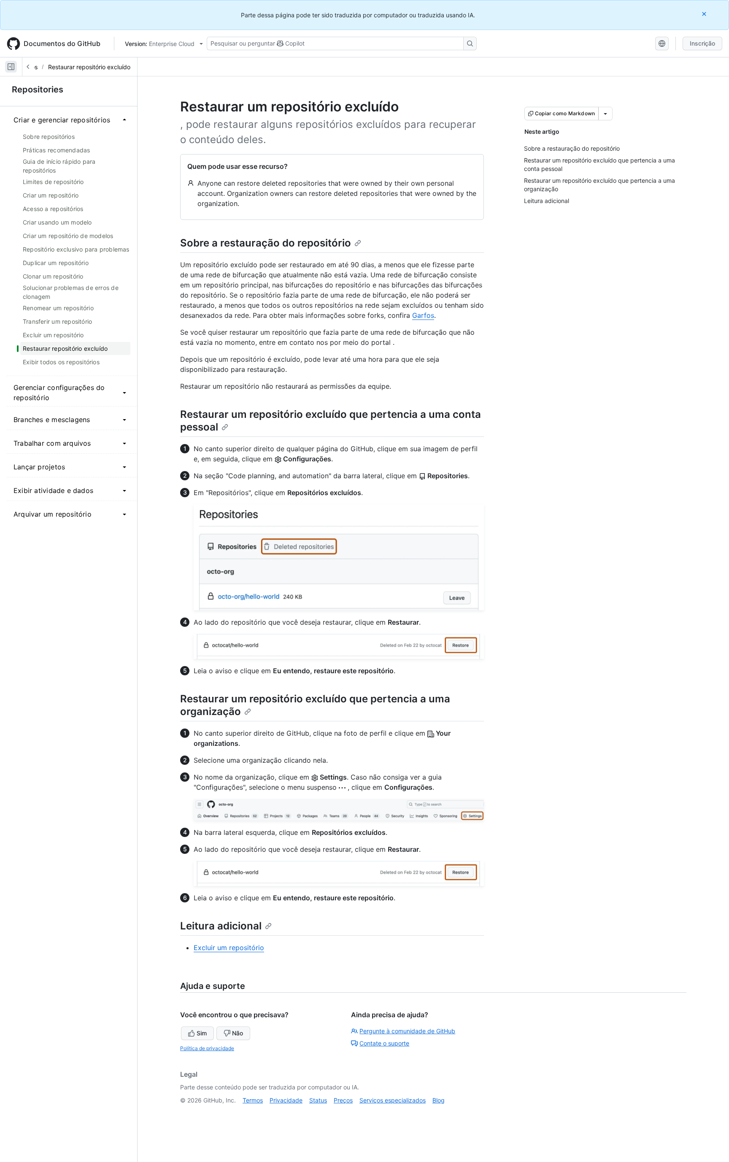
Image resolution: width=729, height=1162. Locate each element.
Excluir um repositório (229, 947)
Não (237, 1033)
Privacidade (286, 1100)
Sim (202, 1033)
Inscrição (702, 43)
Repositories (37, 89)
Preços (343, 1100)
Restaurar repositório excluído (89, 66)
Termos (253, 1100)
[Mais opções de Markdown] (605, 113)
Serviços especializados (392, 1100)
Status (318, 1100)
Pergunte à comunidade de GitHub (407, 1031)
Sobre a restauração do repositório (265, 243)
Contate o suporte (384, 1043)
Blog (438, 1100)
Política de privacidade (207, 1048)
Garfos (423, 315)
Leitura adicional (221, 926)
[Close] (705, 14)
